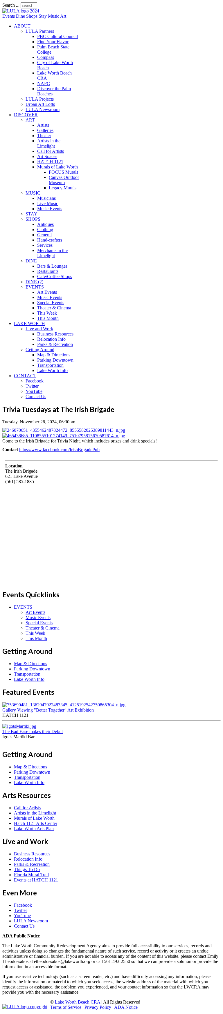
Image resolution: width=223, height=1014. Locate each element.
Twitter (32, 386)
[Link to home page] (20, 10)
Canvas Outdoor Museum (64, 180)
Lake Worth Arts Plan (34, 828)
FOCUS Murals (63, 172)
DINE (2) (34, 281)
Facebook (35, 380)
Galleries (45, 130)
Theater (44, 135)
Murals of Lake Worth (57, 166)
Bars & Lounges (52, 266)
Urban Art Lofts (40, 104)
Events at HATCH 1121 (36, 879)
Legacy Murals (62, 187)
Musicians (46, 198)
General (44, 234)
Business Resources (55, 333)
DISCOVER (26, 114)
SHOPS (33, 219)
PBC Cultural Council (57, 36)
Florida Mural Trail (31, 874)
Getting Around (40, 349)
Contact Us (36, 396)
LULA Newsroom (43, 109)
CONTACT (25, 375)
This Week (47, 313)
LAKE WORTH (29, 323)
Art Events (47, 292)
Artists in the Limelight (48, 143)
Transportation (50, 365)
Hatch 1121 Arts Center (35, 823)
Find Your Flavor (53, 41)
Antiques (45, 224)
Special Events (50, 302)
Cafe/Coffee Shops (54, 276)
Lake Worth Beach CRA (77, 1002)
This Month (48, 318)
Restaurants (47, 271)
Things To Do (27, 869)
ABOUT (22, 25)
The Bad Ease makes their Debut (32, 731)
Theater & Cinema (54, 307)
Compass (45, 57)
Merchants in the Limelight (52, 253)
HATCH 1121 (50, 161)
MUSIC (33, 193)
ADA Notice (126, 1007)
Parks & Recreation (55, 344)
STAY (31, 213)
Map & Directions (53, 354)
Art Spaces (47, 156)
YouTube (34, 391)
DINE (31, 260)
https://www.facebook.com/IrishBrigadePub (59, 449)
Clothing (45, 229)
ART (30, 119)
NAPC (43, 83)
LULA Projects (40, 99)
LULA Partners (40, 31)
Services (45, 245)
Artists (43, 125)
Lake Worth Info (52, 370)
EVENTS (35, 286)
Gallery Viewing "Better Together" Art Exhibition (48, 710)
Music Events (49, 208)
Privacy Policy (97, 1007)
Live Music (47, 203)
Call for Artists (50, 151)
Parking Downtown (55, 360)
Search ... (10, 5)
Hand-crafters (49, 239)
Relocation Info (51, 339)
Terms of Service (65, 1007)
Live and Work (39, 328)
